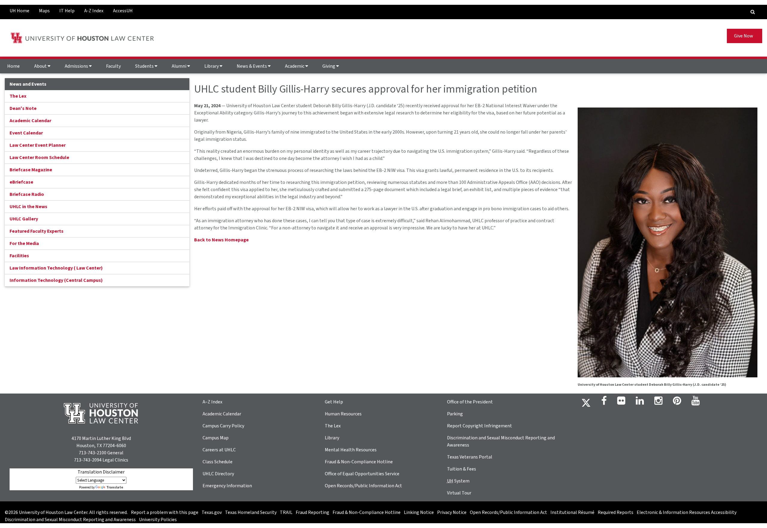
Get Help (334, 402)
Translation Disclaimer (101, 472)
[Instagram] (658, 402)
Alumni (179, 66)
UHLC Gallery (24, 219)
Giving (329, 66)
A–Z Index (212, 402)
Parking (455, 414)
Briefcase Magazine (31, 170)
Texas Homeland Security (251, 512)
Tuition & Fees (461, 469)
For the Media (24, 243)
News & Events (252, 66)
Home (13, 66)
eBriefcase (21, 182)
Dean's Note (23, 108)
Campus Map (216, 438)
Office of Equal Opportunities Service (362, 473)
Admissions (77, 66)
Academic (295, 66)
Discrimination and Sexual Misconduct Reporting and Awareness (70, 519)
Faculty (113, 66)
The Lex (18, 96)
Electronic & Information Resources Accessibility (686, 512)
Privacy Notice (451, 512)
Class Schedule (217, 462)
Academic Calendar (30, 120)
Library (212, 66)
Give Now (744, 36)
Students (145, 66)
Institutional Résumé (572, 512)
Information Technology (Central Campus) (56, 280)
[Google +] (621, 402)
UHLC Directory (218, 473)
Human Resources (343, 414)
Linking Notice (419, 512)
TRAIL (286, 512)
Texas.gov (212, 512)
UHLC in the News (28, 206)
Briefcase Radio (27, 194)
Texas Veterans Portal (469, 457)
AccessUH (123, 10)
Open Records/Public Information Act (363, 485)
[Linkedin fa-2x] (640, 402)
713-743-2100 (92, 453)
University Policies (158, 519)
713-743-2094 (88, 460)
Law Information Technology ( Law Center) (56, 268)
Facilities (19, 255)
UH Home (19, 10)
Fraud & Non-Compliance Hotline (359, 462)
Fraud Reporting (312, 512)
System (458, 481)
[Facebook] (604, 402)
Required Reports (615, 512)
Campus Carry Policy (223, 426)
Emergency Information (227, 485)
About (41, 66)
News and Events (28, 84)
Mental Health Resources (351, 450)
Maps (44, 10)
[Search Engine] (752, 12)
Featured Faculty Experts (37, 231)
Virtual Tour (459, 493)
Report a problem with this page (164, 512)
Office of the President (470, 402)
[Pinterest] (677, 402)
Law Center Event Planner (38, 145)
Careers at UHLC (219, 450)
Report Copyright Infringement (479, 426)
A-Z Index (93, 10)
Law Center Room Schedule (39, 157)
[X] (586, 402)
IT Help (67, 10)
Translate (114, 487)
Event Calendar (26, 133)
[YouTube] (695, 402)
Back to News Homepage (221, 240)
